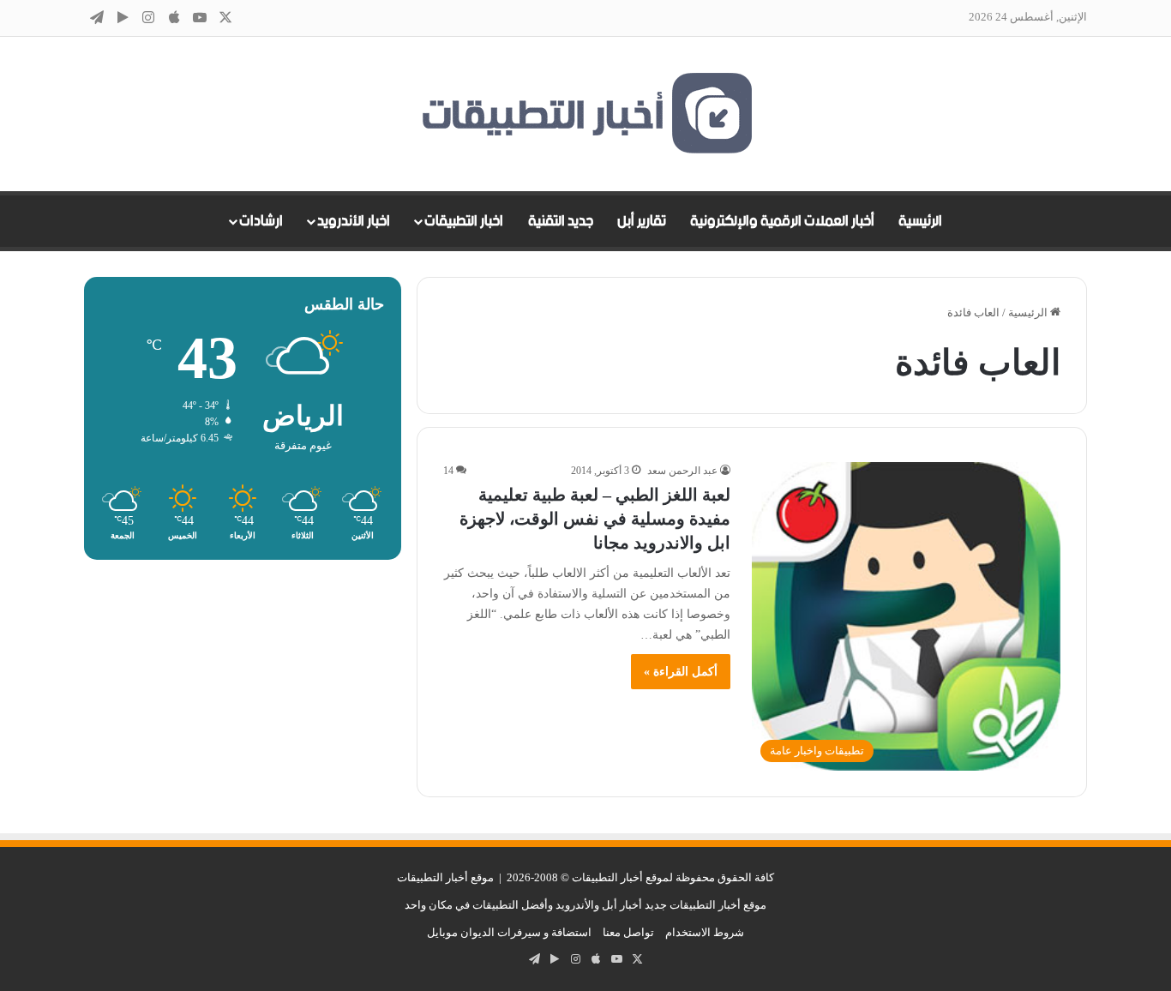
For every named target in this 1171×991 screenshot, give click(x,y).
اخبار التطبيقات (463, 221)
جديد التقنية (560, 221)
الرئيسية (920, 221)
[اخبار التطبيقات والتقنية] (585, 114)
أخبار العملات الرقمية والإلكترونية (782, 221)
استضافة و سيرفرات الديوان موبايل (509, 932)
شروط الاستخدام (704, 932)
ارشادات (261, 221)
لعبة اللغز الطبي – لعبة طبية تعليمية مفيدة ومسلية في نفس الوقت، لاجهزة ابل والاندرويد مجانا (594, 518)
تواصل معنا (628, 932)
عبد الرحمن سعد (682, 471)
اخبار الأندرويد (353, 221)
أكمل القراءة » (681, 671)
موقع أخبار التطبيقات (445, 877)
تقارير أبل (641, 221)
